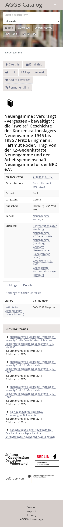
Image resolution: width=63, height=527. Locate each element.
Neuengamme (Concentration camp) (41, 254)
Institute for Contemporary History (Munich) (14, 311)
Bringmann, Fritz (42, 176)
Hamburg (38, 274)
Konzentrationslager (45, 271)
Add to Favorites (19, 80)
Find (10, 28)
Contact (31, 507)
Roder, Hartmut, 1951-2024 (42, 184)
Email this (35, 64)
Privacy (31, 515)
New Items (11, 33)
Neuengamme (13, 52)
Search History (43, 27)
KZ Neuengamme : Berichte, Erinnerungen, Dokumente (24, 413)
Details (27, 285)
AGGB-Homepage (31, 519)
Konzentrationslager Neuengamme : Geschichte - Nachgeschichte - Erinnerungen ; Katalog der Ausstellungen (30, 433)
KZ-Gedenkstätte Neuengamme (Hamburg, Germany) (42, 241)
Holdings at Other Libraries (23, 293)
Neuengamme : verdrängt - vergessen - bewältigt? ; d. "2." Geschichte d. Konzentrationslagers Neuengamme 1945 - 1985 (30, 367)
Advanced (24, 27)
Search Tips (29, 33)
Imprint (31, 511)
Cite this (14, 64)
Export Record (34, 72)
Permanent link (19, 87)
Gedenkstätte (40, 267)
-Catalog (23, 4)
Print (12, 72)
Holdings (11, 285)
